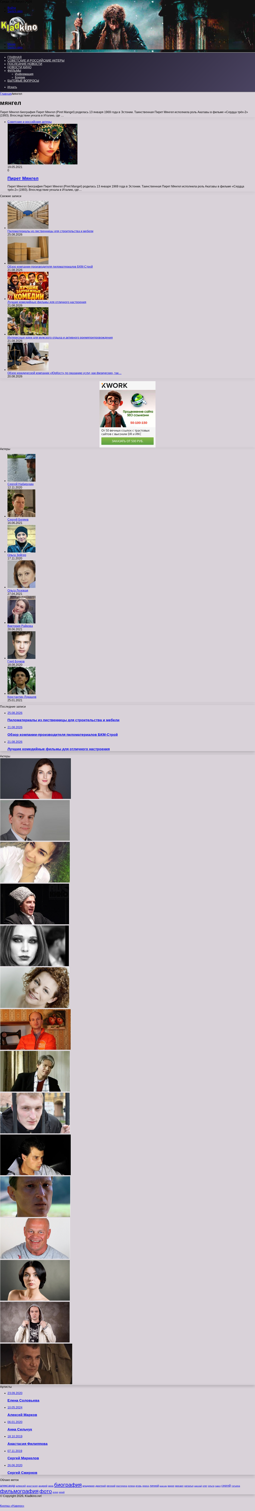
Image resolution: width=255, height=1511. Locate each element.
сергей (226, 1485)
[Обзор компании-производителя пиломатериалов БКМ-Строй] (28, 263)
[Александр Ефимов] (35, 1216)
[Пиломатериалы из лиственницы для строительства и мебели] (28, 227)
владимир (89, 1485)
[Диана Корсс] (35, 1299)
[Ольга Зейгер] (21, 551)
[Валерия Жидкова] (34, 965)
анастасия (32, 1486)
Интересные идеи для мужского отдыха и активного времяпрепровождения (60, 337)
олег (205, 1486)
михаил (179, 1486)
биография (68, 1485)
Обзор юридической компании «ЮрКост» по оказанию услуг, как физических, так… (64, 373)
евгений (111, 1486)
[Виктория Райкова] (21, 622)
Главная (6, 93)
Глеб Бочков (16, 661)
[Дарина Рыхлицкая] (34, 1007)
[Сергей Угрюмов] (34, 923)
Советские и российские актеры (35, 60)
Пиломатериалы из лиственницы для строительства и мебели (50, 231)
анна (50, 1485)
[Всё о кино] (19, 37)
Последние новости (24, 64)
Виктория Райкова (20, 626)
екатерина (121, 1486)
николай (198, 1486)
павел (218, 1486)
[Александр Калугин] (35, 1090)
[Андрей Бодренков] (35, 1341)
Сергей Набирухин (20, 484)
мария (171, 1486)
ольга (211, 1485)
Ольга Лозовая (17, 590)
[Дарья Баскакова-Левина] (35, 881)
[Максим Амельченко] (35, 1174)
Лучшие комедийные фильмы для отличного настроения (46, 302)
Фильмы (14, 70)
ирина (145, 1486)
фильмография (19, 1491)
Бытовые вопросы (23, 80)
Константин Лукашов (21, 696)
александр (7, 1485)
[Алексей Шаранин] (35, 1049)
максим (163, 1486)
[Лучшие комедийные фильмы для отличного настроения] (28, 298)
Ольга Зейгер (16, 555)
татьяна (235, 1486)
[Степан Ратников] (35, 839)
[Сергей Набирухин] (21, 480)
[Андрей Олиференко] (36, 1383)
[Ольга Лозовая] (21, 587)
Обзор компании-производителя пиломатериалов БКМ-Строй (50, 266)
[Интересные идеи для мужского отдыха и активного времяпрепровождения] (28, 334)
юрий (62, 1492)
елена (131, 1486)
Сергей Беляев (18, 519)
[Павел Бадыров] (35, 1258)
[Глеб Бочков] (21, 658)
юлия (55, 1492)
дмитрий (100, 1485)
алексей (21, 1485)
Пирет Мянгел (22, 178)
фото (45, 1491)
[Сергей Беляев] (21, 516)
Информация (24, 74)
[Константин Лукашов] (21, 693)
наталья (188, 1485)
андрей (42, 1485)
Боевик (20, 77)
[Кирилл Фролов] (35, 1132)
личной (154, 1485)
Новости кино (19, 67)
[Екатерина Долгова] (35, 798)
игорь (139, 1485)
